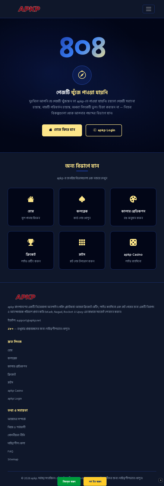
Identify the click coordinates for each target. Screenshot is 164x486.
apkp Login (106, 130)
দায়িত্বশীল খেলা (16, 443)
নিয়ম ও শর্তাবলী (16, 427)
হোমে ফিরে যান (64, 130)
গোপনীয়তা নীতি (16, 435)
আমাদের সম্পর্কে (17, 419)
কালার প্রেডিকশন (17, 366)
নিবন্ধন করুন (69, 481)
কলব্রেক (12, 358)
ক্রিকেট (12, 374)
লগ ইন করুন (95, 481)
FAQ (10, 451)
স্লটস (10, 382)
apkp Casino (15, 390)
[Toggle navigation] (149, 9)
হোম (10, 350)
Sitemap (13, 459)
